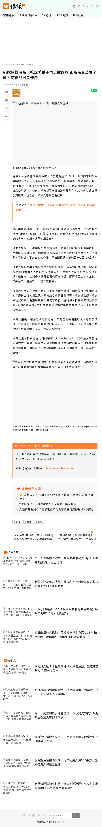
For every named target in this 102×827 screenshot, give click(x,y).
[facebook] (74, 6)
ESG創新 (47, 15)
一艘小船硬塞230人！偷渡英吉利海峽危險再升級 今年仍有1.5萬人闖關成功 (66, 611)
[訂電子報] (88, 6)
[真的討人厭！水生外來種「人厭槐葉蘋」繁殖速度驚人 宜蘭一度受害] (17, 674)
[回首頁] (14, 6)
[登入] (93, 6)
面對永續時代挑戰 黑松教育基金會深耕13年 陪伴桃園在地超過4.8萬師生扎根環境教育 (65, 634)
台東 (18, 521)
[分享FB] (6, 92)
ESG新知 (62, 15)
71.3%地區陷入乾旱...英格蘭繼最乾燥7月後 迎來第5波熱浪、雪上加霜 (66, 560)
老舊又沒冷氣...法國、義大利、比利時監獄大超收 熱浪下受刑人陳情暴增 (66, 584)
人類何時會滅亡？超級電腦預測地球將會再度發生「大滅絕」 (56, 509)
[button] (97, 6)
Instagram (68, 468)
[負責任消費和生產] (16, 93)
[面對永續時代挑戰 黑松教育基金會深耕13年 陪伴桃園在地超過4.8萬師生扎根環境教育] (17, 640)
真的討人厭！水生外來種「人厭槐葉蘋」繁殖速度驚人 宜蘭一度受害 (66, 668)
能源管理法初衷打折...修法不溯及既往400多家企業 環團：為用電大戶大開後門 (66, 786)
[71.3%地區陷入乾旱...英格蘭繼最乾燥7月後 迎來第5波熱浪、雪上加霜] (17, 566)
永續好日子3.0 (28, 15)
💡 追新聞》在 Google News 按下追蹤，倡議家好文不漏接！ (56, 497)
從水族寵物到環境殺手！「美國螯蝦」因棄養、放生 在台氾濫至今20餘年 (66, 692)
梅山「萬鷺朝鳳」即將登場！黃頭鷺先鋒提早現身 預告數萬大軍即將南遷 (66, 715)
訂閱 (75, 815)
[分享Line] (6, 100)
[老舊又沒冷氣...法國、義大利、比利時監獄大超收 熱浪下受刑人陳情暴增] (17, 589)
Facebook (51, 468)
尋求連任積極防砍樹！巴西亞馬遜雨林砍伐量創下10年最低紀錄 (66, 739)
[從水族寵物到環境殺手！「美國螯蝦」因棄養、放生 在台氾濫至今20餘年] (17, 697)
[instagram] (79, 6)
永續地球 (20, 64)
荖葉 (40, 521)
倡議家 (11, 64)
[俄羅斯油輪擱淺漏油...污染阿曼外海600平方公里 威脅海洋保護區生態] (17, 768)
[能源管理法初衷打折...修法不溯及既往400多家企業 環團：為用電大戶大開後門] (17, 791)
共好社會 (78, 15)
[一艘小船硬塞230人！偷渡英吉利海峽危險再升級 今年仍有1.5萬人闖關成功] (17, 617)
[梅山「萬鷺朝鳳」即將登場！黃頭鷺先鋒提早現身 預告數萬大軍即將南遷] (17, 721)
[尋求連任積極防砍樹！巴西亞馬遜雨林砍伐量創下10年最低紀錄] (17, 744)
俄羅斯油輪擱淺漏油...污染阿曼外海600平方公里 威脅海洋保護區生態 (66, 762)
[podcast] (83, 6)
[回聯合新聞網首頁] (6, 6)
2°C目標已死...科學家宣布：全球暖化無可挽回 (47, 504)
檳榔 (29, 521)
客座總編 (8, 15)
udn (5, 64)
